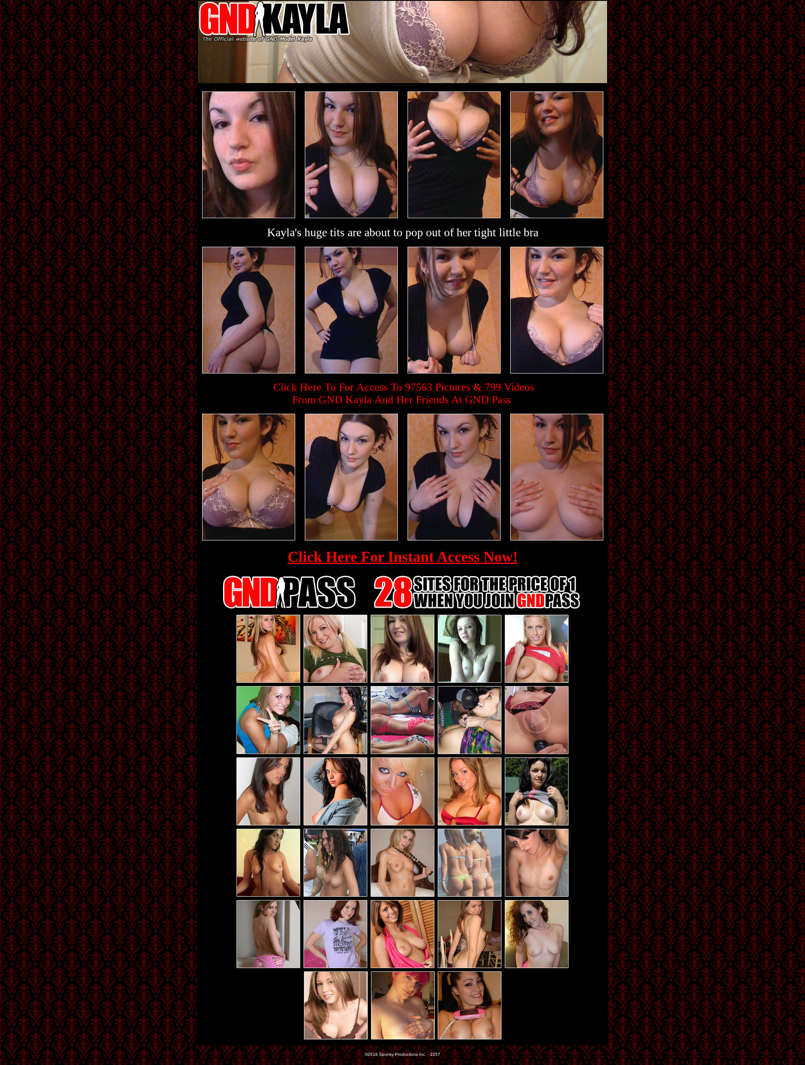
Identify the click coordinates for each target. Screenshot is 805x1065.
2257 (435, 1054)
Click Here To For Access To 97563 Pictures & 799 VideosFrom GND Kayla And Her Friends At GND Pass (403, 393)
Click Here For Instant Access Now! (403, 556)
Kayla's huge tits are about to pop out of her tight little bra (402, 232)
